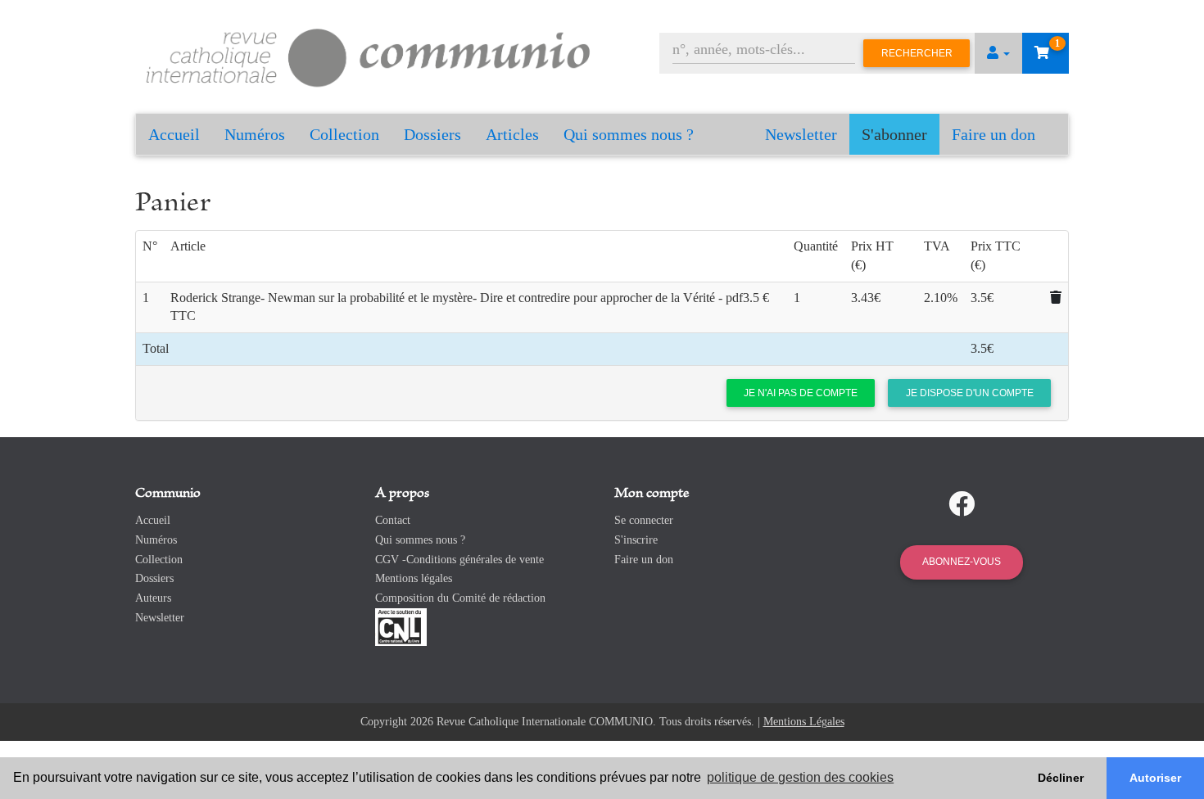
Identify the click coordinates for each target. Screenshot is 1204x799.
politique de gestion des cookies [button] (800, 777)
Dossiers (432, 134)
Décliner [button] (1061, 777)
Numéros (254, 134)
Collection (344, 134)
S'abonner (894, 134)
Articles (512, 134)
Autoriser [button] (1155, 777)
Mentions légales (413, 578)
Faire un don (993, 134)
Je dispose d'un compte (970, 393)
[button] (998, 53)
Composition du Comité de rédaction (460, 598)
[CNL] (401, 626)
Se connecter (643, 520)
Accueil (174, 134)
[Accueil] (368, 55)
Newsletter (801, 134)
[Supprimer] (1055, 298)
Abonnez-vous (961, 561)
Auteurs (153, 598)
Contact (392, 520)
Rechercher (917, 53)
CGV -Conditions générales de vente (459, 559)
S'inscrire (636, 540)
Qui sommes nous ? (629, 134)
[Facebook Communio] (961, 504)
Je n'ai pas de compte (801, 393)
